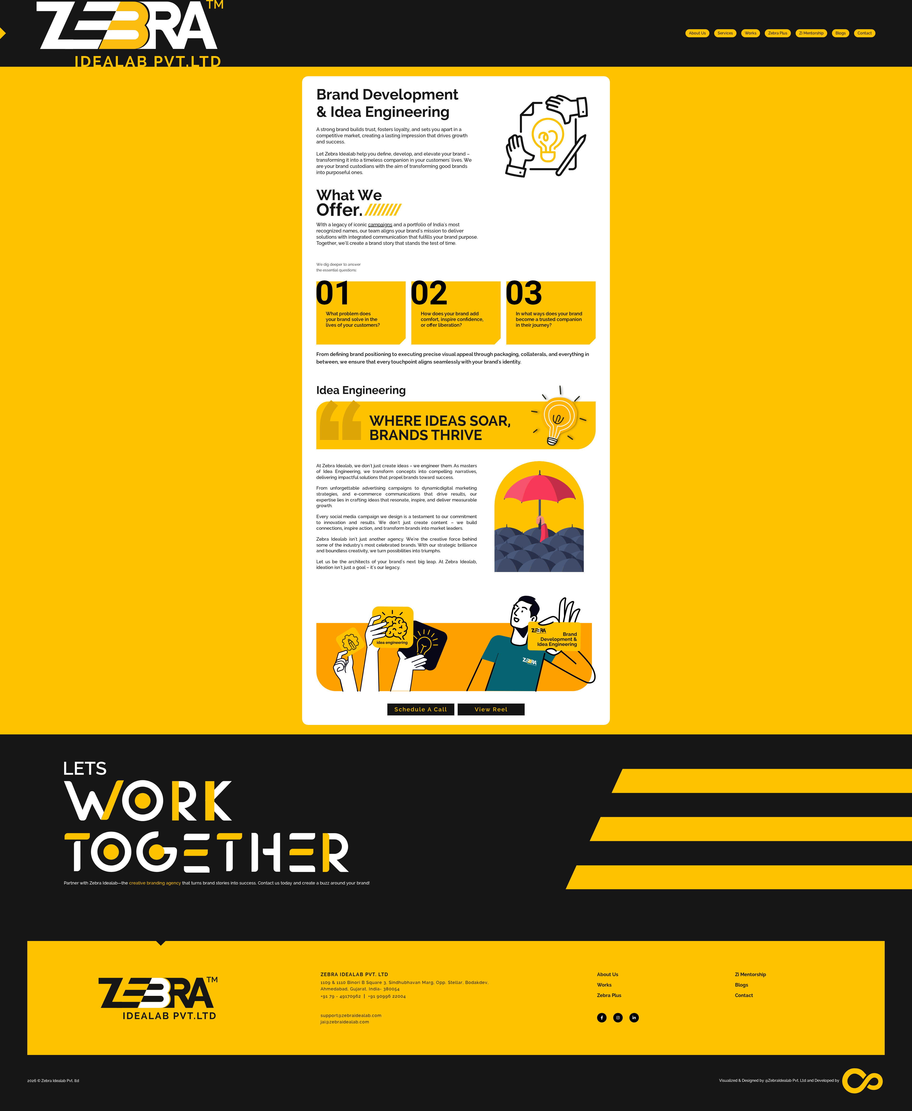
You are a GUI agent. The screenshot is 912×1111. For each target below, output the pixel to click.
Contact (865, 33)
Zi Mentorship (811, 33)
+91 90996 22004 (387, 996)
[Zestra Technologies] (862, 1080)
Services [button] (725, 33)
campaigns (380, 224)
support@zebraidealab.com (351, 1015)
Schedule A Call (420, 709)
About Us (697, 33)
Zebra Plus (777, 33)
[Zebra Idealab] (130, 33)
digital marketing (458, 488)
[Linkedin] (634, 1017)
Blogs (841, 33)
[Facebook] (602, 1017)
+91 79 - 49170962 (341, 996)
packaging (506, 354)
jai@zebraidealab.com (345, 1021)
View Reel (491, 709)
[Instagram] (618, 1017)
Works (750, 33)
